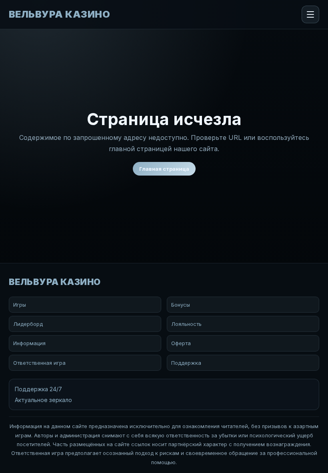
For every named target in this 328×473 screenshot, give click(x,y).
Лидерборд (28, 324)
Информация (29, 343)
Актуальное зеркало (43, 399)
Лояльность (186, 324)
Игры (19, 304)
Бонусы (180, 304)
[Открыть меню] (310, 14)
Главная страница (164, 169)
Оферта (181, 343)
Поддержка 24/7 (38, 389)
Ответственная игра (39, 363)
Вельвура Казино (59, 14)
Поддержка (186, 363)
